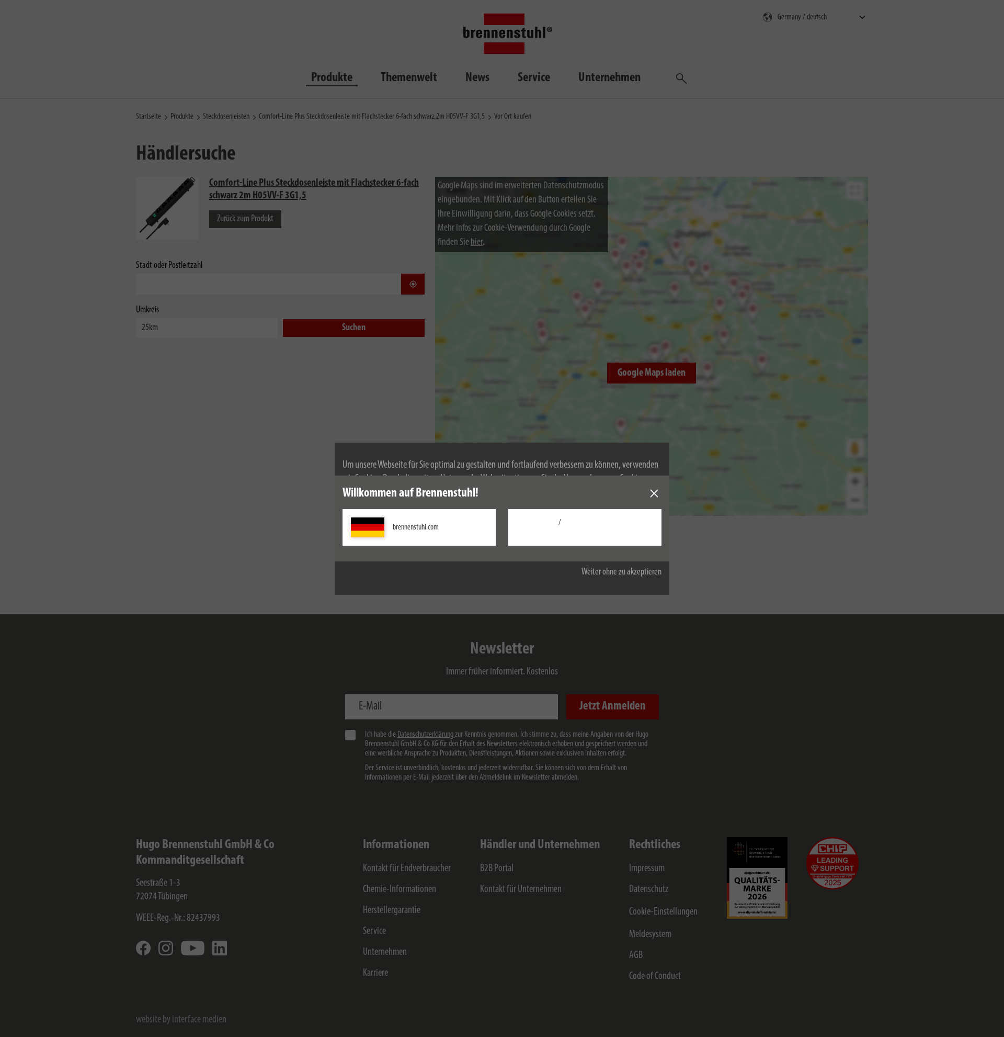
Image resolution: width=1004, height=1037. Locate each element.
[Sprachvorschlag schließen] (654, 493)
